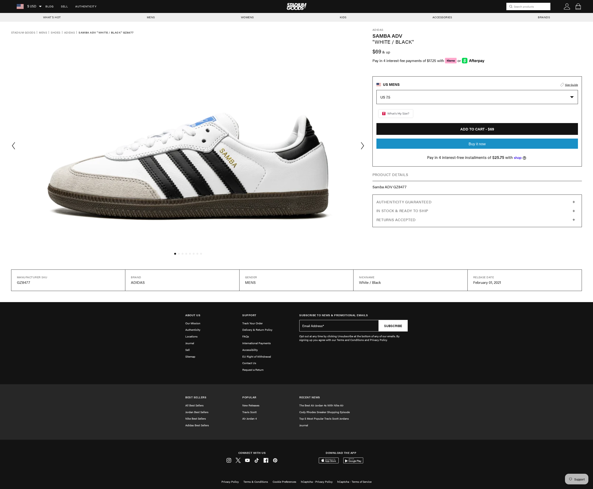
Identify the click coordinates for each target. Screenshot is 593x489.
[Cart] (578, 6)
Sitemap (190, 356)
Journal (189, 343)
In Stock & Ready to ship (402, 210)
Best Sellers (195, 397)
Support (249, 315)
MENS (151, 17)
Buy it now (477, 144)
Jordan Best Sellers (196, 412)
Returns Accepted (396, 219)
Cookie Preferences (284, 482)
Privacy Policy (230, 482)
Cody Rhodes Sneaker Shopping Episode (324, 412)
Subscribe (393, 325)
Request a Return (253, 370)
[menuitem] (49, 6)
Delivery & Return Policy (257, 330)
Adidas (69, 32)
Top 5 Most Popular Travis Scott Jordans (324, 418)
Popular (249, 397)
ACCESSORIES (442, 17)
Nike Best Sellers (195, 418)
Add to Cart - (477, 129)
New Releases (250, 405)
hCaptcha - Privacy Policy (317, 482)
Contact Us (249, 363)
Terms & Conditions (255, 482)
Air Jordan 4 (249, 418)
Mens (43, 32)
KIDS (343, 17)
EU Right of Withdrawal (256, 356)
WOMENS (247, 17)
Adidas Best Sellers (197, 425)
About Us (192, 315)
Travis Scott (249, 412)
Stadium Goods (23, 32)
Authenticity (85, 6)
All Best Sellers (194, 405)
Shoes (55, 32)
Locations (191, 336)
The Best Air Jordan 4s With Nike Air (321, 405)
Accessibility (250, 350)
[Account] (567, 6)
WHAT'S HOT (52, 17)
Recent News (309, 397)
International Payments (256, 343)
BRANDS (544, 17)
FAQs (245, 336)
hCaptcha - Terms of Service (354, 482)
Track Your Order (252, 323)
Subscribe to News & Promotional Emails (333, 315)
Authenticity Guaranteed (404, 201)
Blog (49, 6)
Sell (64, 6)
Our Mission (192, 323)
